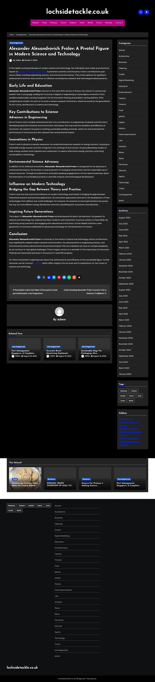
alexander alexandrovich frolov (32, 71)
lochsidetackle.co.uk (77, 12)
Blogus (80, 679)
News (121, 158)
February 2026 (125, 254)
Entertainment (125, 92)
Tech (139, 395)
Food (44, 23)
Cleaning (123, 68)
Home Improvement (127, 134)
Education (123, 86)
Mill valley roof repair (129, 429)
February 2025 (125, 326)
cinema (134, 391)
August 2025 (124, 290)
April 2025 (123, 314)
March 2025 (124, 320)
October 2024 (125, 350)
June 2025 (123, 302)
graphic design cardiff (129, 442)
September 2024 (126, 356)
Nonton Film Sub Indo (129, 438)
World (90, 23)
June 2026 (124, 230)
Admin (18, 60)
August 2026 (124, 218)
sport (131, 395)
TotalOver (123, 445)
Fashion (35, 23)
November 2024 (126, 344)
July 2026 (123, 224)
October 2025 (125, 278)
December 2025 (126, 266)
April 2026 (123, 242)
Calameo (37, 263)
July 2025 (123, 296)
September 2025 (126, 284)
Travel (63, 23)
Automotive (124, 56)
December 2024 (126, 338)
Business (123, 62)
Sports (122, 176)
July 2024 (123, 362)
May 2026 (123, 236)
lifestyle (53, 23)
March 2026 (124, 248)
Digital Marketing (126, 80)
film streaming (126, 419)
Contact (119, 23)
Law (121, 140)
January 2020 (125, 374)
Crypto (122, 74)
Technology (124, 182)
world (131, 400)
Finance (122, 104)
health (122, 395)
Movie (121, 152)
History (122, 128)
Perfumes (123, 164)
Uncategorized (16, 43)
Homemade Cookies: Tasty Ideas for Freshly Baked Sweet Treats (25, 485)
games (122, 116)
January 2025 (125, 332)
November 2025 (126, 272)
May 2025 (123, 308)
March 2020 (124, 368)
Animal (122, 50)
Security (122, 170)
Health (122, 122)
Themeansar (91, 679)
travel (122, 400)
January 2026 (125, 260)
